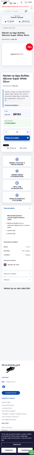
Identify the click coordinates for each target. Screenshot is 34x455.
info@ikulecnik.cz (10, 382)
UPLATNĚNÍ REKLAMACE (9, 419)
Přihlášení (5, 430)
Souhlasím (25, 450)
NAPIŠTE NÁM (6, 402)
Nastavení (17, 444)
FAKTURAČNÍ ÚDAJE (8, 405)
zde (2, 440)
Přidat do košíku (12, 138)
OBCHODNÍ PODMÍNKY (9, 411)
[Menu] (31, 7)
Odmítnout (9, 450)
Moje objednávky (7, 427)
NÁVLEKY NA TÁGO (13, 265)
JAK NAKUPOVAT (7, 408)
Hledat (25, 11)
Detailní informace (11, 105)
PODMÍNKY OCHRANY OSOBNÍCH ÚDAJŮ (14, 414)
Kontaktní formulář (11, 392)
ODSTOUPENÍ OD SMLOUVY (10, 417)
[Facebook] (3, 386)
